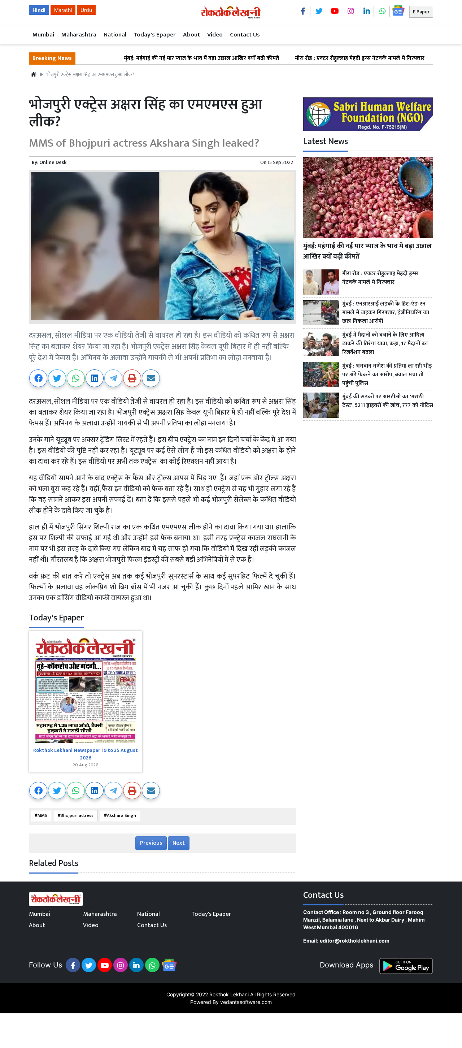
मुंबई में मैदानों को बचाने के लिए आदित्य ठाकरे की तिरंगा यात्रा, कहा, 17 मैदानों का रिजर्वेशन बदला (385, 344)
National (115, 35)
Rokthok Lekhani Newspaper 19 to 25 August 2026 (85, 754)
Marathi (63, 10)
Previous (151, 843)
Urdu (86, 10)
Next (179, 843)
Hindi (38, 10)
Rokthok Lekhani (229, 994)
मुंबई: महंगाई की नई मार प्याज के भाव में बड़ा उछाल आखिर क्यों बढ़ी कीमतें (171, 58)
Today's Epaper (155, 35)
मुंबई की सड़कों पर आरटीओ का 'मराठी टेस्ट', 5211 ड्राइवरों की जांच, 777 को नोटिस (387, 401)
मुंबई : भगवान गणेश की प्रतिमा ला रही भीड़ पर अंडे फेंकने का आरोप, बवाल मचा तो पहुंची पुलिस (387, 375)
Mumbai (43, 35)
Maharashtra (78, 35)
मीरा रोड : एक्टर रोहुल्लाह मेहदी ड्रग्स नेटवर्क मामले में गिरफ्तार (329, 58)
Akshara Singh (121, 815)
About (191, 35)
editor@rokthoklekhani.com (354, 940)
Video (215, 35)
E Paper (421, 12)
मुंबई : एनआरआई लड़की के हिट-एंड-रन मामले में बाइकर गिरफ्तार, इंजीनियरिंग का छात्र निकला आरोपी (385, 313)
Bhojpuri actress (77, 815)
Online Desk (52, 162)
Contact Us (245, 35)
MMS (42, 815)
